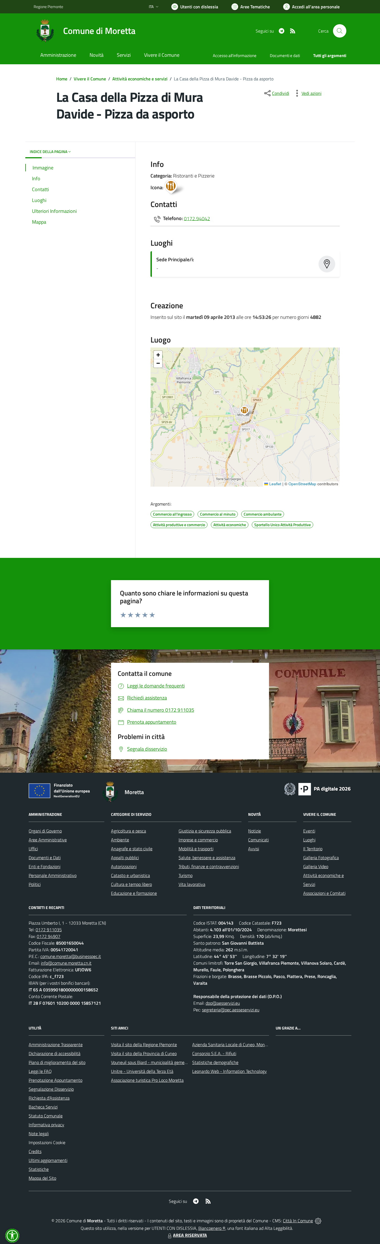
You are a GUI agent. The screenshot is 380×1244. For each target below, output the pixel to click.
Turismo (186, 875)
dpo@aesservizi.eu (223, 1003)
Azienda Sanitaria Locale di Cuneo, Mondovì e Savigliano (244, 1044)
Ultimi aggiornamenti (48, 1160)
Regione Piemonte (48, 6)
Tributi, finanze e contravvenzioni (209, 866)
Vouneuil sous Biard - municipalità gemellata (152, 1062)
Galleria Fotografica (321, 857)
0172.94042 (197, 218)
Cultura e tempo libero (131, 884)
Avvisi (253, 848)
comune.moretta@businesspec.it (70, 956)
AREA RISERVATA (190, 1235)
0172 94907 (48, 936)
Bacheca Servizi (43, 1106)
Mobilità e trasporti (196, 848)
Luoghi (309, 839)
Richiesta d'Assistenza (49, 1098)
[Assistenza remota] (318, 1220)
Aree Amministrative (48, 839)
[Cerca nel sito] (339, 31)
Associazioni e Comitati (324, 893)
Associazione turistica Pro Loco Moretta (147, 1080)
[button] (247, 411)
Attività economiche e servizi (139, 78)
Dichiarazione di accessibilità (54, 1053)
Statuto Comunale (46, 1115)
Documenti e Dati (45, 857)
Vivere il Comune (90, 78)
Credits (35, 1151)
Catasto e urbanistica (130, 875)
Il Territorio (312, 848)
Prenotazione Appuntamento (55, 1080)
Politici (35, 884)
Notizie (254, 830)
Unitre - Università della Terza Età (142, 1071)
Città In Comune (298, 1220)
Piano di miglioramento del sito (57, 1062)
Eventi (309, 830)
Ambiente (120, 839)
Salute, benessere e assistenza (207, 857)
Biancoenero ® (211, 1228)
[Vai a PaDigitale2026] (317, 788)
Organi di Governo (45, 830)
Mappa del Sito (42, 1178)
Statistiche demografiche (215, 1062)
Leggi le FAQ (40, 1071)
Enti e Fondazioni (44, 866)
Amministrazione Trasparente (56, 1044)
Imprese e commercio (198, 839)
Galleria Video (315, 866)
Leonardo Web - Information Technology (229, 1071)
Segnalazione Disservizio (51, 1089)
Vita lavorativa (192, 884)
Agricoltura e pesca (128, 830)
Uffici (33, 848)
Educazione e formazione (134, 893)
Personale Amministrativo (53, 875)
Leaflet (274, 483)
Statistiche (39, 1169)
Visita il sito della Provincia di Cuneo (144, 1053)
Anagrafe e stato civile (131, 848)
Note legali (39, 1133)
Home (61, 78)
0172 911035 (49, 929)
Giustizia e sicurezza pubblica (205, 830)
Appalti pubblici (125, 857)
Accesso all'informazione (234, 55)
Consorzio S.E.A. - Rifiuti (214, 1053)
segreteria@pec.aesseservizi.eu (230, 1009)
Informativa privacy (46, 1124)
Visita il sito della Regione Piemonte (144, 1044)
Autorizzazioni (124, 866)
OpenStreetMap (302, 483)
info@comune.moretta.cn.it (66, 963)
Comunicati (258, 839)
